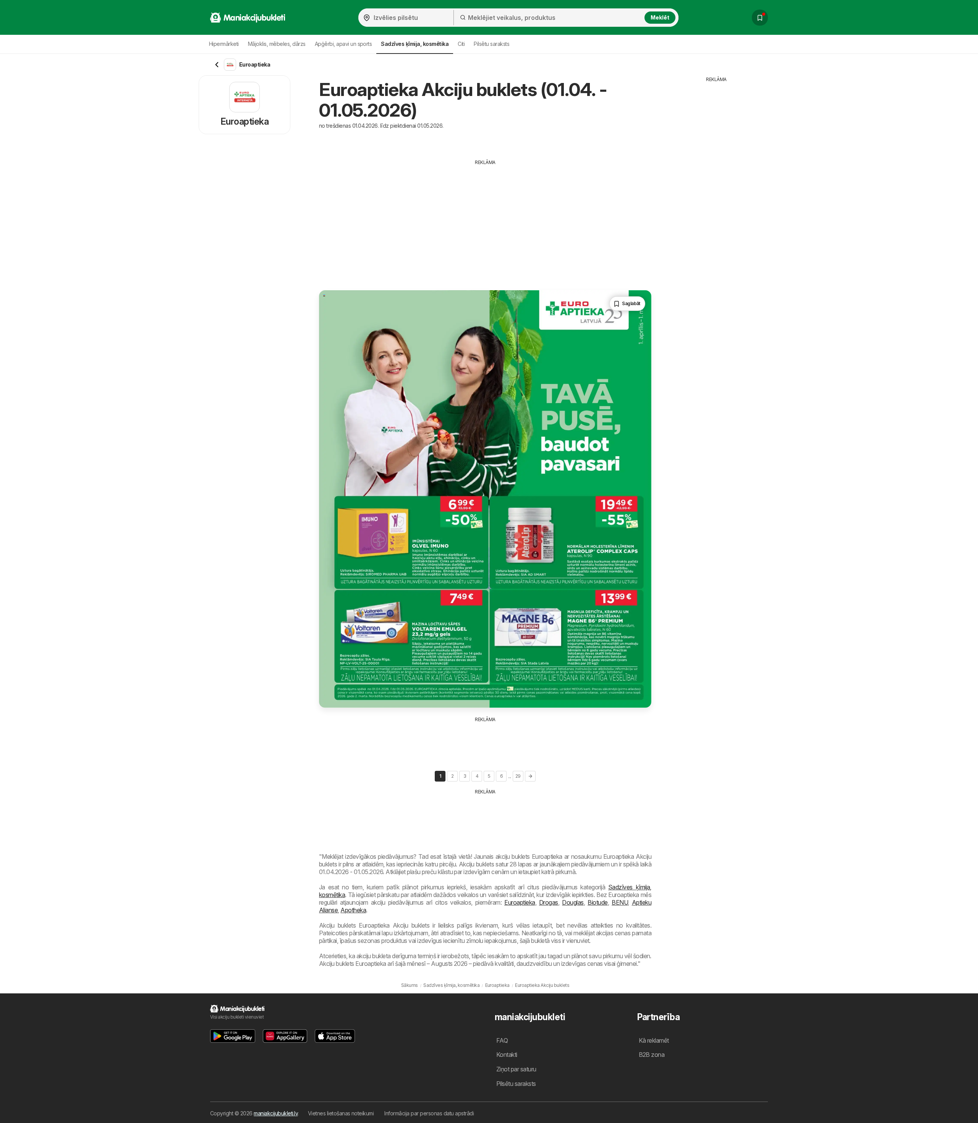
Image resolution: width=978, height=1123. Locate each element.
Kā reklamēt (654, 1040)
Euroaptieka (519, 902)
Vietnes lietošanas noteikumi (341, 1113)
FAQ (502, 1040)
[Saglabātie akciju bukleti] (760, 18)
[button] (232, 1036)
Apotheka (353, 910)
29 (518, 776)
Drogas (548, 902)
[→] (530, 776)
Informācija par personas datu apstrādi (429, 1113)
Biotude (597, 902)
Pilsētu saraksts (491, 44)
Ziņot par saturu (516, 1069)
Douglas (572, 902)
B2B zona (652, 1054)
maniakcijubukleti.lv (276, 1113)
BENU (620, 902)
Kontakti (506, 1054)
